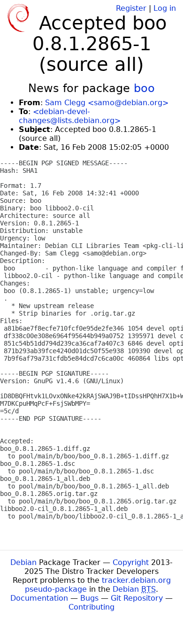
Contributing (91, 607)
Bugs (89, 598)
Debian (23, 562)
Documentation (39, 598)
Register (131, 8)
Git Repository (137, 598)
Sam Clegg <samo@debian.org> (106, 102)
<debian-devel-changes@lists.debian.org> (70, 116)
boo (144, 88)
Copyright (131, 562)
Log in (164, 8)
